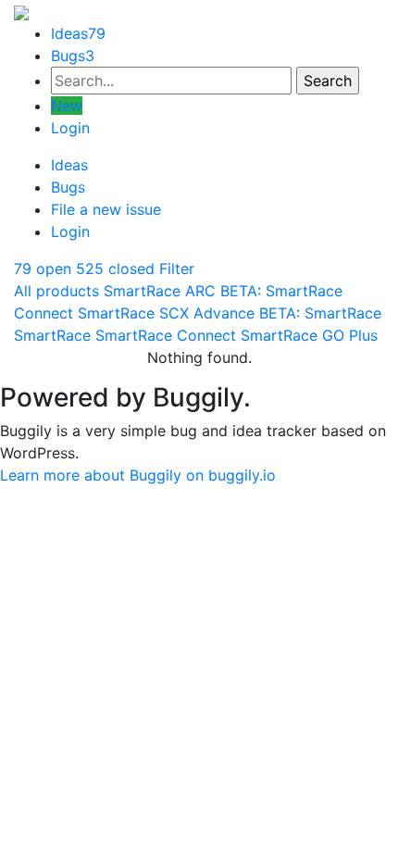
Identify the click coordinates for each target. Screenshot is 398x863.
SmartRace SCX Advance (166, 313)
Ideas (78, 33)
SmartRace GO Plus (309, 335)
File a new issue (106, 209)
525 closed (115, 268)
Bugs (72, 55)
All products (56, 290)
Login (70, 128)
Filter (176, 268)
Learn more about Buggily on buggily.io (138, 475)
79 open (42, 268)
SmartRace (52, 335)
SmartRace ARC (160, 290)
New (66, 105)
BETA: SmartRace (320, 313)
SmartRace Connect (165, 335)
